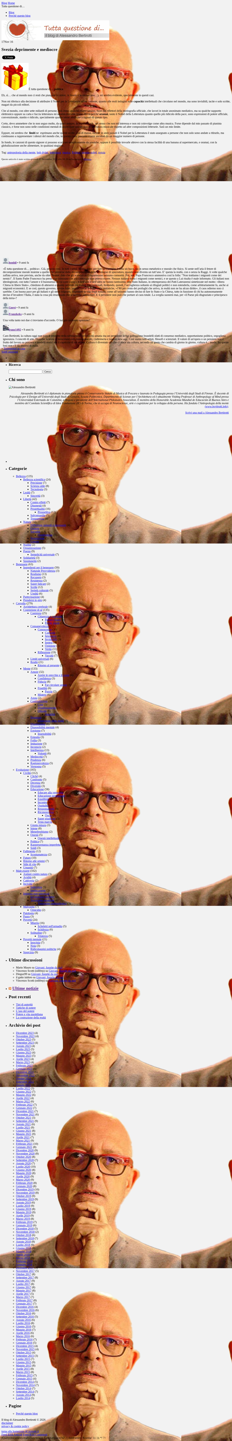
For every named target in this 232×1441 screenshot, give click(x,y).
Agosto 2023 (23, 1046)
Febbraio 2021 (24, 1143)
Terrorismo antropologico (52, 903)
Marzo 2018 (23, 1257)
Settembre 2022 (25, 1081)
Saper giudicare (46, 818)
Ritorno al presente (48, 665)
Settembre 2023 (25, 1042)
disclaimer (7, 1423)
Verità (48, 649)
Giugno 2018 (23, 1248)
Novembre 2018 (25, 1231)
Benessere (22, 564)
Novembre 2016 (25, 1310)
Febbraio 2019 (24, 1222)
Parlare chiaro (53, 619)
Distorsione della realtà (51, 720)
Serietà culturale (39, 590)
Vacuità (49, 655)
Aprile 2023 (23, 1059)
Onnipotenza (45, 534)
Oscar (48, 815)
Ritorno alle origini (34, 861)
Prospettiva (44, 512)
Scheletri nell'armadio (50, 926)
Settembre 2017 (25, 1277)
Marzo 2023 (23, 1062)
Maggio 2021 (23, 1134)
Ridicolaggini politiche (43, 949)
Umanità (28, 867)
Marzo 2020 (23, 1179)
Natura (27, 521)
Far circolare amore (56, 684)
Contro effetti (38, 502)
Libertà (27, 499)
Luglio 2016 (23, 1323)
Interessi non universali (36, 893)
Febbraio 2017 (24, 1300)
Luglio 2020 (23, 1166)
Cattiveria (28, 880)
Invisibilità (51, 639)
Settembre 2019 (25, 1199)
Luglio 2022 (23, 1088)
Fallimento (29, 851)
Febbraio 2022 (24, 1104)
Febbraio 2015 (24, 1375)
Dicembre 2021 (25, 1111)
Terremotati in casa (14, 348)
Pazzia (48, 691)
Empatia (35, 737)
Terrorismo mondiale (42, 900)
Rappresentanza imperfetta (45, 844)
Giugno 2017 (23, 1287)
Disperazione (37, 724)
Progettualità (37, 508)
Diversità (35, 786)
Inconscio (36, 746)
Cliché (34, 776)
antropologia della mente (21, 152)
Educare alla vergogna (50, 792)
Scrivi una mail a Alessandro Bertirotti (207, 412)
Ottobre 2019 (23, 1196)
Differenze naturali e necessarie (48, 525)
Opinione (50, 645)
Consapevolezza (39, 626)
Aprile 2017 (23, 1293)
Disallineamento (47, 707)
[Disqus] (116, 209)
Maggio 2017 (23, 1290)
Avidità (27, 877)
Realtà (34, 662)
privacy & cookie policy (15, 1426)
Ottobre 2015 (23, 1352)
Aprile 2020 (23, 1176)
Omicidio (35, 909)
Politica (76, 152)
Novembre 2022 (25, 1075)
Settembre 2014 (25, 1391)
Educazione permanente (51, 795)
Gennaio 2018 (24, 1264)
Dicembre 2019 (25, 1189)
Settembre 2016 (25, 1316)
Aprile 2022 (23, 1098)
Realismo (35, 574)
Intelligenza (37, 750)
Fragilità (42, 688)
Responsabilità (46, 808)
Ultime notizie (25, 988)
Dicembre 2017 (25, 1267)
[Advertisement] (36, 440)
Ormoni (34, 528)
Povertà (27, 919)
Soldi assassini (9, 351)
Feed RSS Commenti (35, 1434)
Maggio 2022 (23, 1094)
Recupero (36, 577)
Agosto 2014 (23, 1394)
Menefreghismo (39, 831)
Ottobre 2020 (23, 1156)
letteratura (55, 152)
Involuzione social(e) (42, 896)
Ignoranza (50, 636)
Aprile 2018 (23, 1254)
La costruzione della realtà (31, 1017)
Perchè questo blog (19, 15)
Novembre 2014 (25, 1385)
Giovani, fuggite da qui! (49, 967)
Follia (33, 740)
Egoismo (35, 730)
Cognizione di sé (32, 609)
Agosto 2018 (23, 1241)
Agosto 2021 (23, 1124)
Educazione (37, 789)
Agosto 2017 (23, 1280)
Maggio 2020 (23, 1173)
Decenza (35, 782)
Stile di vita (29, 864)
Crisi (40, 704)
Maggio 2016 (23, 1329)
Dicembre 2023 (25, 1032)
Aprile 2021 (23, 1137)
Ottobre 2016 (23, 1313)
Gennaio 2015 (24, 1378)
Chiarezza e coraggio (50, 616)
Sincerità (35, 495)
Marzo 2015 (23, 1372)
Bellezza (21, 476)
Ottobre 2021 (23, 1117)
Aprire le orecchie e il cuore (53, 675)
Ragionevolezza (39, 763)
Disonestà (36, 505)
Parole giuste (52, 622)
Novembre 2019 (25, 1192)
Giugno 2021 (23, 1130)
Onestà (34, 834)
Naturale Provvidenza (42, 570)
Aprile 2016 (23, 1332)
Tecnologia (36, 489)
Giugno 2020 (23, 1169)
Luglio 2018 (23, 1244)
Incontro (42, 802)
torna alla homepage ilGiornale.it (20, 1431)
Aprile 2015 (23, 1368)
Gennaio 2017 (24, 1303)
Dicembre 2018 (25, 1228)
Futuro (27, 857)
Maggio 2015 (23, 1365)
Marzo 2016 (23, 1336)
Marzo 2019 (23, 1218)
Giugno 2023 (23, 1052)
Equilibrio (43, 799)
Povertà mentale (32, 939)
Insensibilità (44, 733)
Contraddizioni (38, 701)
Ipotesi (49, 642)
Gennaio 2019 (24, 1225)
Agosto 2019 (23, 1202)
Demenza (35, 717)
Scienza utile (37, 486)
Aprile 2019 (23, 1215)
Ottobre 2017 (23, 1274)
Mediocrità (36, 756)
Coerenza (35, 613)
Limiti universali (39, 658)
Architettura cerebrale (35, 606)
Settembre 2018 (25, 1238)
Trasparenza (37, 518)
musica (66, 152)
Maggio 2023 (23, 1055)
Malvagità (29, 906)
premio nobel (89, 152)
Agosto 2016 (23, 1319)
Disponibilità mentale (42, 727)
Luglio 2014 (23, 1398)
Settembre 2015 (25, 1355)
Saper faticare (38, 583)
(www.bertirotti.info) (216, 406)
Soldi (33, 847)
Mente (26, 668)
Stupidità (50, 714)
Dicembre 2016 (25, 1306)
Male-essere (23, 870)
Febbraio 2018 (24, 1261)
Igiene (34, 828)
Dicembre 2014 (25, 1381)
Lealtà (26, 492)
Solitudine (36, 932)
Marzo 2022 (23, 1101)
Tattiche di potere (26, 1007)
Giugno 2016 (23, 1326)
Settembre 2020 (25, 1160)
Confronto (36, 779)
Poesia (27, 551)
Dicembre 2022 (25, 1072)
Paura (26, 916)
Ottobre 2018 (23, 1235)
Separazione (37, 538)
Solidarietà (29, 557)
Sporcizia (28, 952)
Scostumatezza (38, 854)
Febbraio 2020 (24, 1182)
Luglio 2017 (23, 1284)
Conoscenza (45, 629)
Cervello (21, 603)
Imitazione (36, 743)
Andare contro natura (35, 874)
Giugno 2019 (23, 1209)
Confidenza (44, 678)
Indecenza (36, 887)
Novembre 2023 (25, 1036)
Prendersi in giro (32, 600)
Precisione (36, 482)
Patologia (28, 913)
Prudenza (35, 759)
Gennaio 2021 (24, 1147)
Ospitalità (43, 805)
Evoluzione (22, 769)
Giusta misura (38, 825)
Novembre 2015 (25, 1349)
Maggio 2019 (23, 1212)
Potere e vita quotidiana (29, 1014)
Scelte (33, 587)
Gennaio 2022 (24, 1107)
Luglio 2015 (23, 1359)
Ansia (33, 697)
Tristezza (43, 936)
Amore (34, 671)
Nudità (27, 544)
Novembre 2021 (25, 1114)
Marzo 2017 (23, 1297)
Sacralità (35, 531)
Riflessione (44, 652)
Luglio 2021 (23, 1127)
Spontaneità (30, 561)
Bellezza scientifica (34, 479)
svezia (101, 152)
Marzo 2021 (23, 1140)
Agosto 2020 (23, 1163)
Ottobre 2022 (23, 1078)
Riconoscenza (46, 812)
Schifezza (43, 929)
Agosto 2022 (23, 1085)
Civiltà (27, 772)
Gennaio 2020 (24, 1186)
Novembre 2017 (25, 1271)
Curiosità (50, 632)
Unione (34, 541)
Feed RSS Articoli (11, 1434)
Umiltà (34, 593)
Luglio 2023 (23, 1049)
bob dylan (42, 152)
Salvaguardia (37, 515)
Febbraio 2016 (24, 1339)
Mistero (42, 694)
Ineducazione (38, 890)
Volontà (42, 753)
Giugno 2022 (23, 1091)
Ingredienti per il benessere (38, 567)
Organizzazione (32, 547)
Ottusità (42, 711)
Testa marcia (45, 821)
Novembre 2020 (25, 1153)
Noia (33, 945)
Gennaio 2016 (24, 1342)
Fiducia (42, 681)
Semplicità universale (42, 554)
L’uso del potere (25, 1011)
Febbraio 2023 (24, 1065)
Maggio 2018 (23, 1251)
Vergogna (36, 766)
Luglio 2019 (23, 1205)
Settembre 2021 (25, 1121)
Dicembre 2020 (25, 1150)
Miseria (34, 922)
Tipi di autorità (24, 1004)
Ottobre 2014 (23, 1388)
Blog (11, 12)
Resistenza (36, 580)
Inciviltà (27, 883)
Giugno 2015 (23, 1362)
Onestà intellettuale (48, 838)
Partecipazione (31, 596)
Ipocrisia (35, 942)
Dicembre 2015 (25, 1346)
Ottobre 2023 (23, 1039)
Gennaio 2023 (24, 1068)
